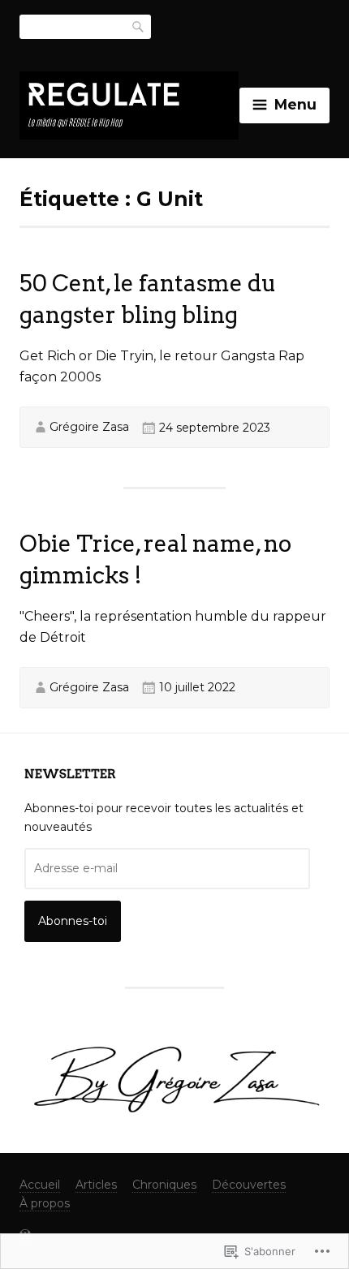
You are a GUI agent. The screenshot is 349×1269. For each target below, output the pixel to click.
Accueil (39, 1184)
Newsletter (70, 774)
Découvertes (249, 1184)
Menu (295, 104)
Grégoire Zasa (89, 426)
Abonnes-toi (72, 921)
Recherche (139, 25)
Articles (96, 1184)
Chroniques (164, 1184)
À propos (44, 1203)
